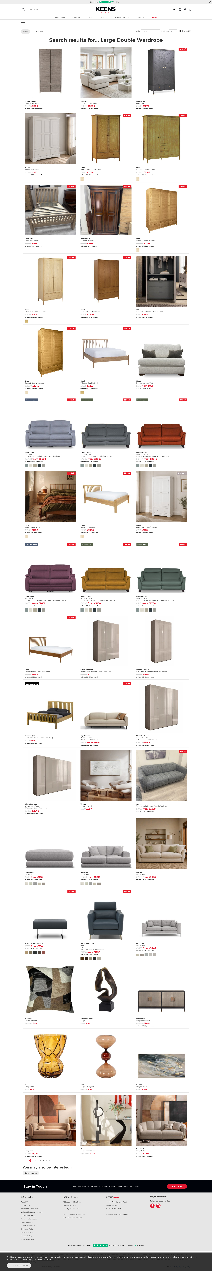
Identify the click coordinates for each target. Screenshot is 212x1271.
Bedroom (104, 17)
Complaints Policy (28, 1215)
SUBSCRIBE (177, 1186)
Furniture (76, 17)
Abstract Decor (86, 1020)
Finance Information (29, 1219)
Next (48, 1160)
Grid (183, 31)
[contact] (174, 9)
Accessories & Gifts (122, 17)
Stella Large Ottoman (34, 943)
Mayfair (140, 873)
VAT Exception (27, 1222)
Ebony (148, 106)
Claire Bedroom (95, 671)
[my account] (185, 9)
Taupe (63, 177)
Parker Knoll (42, 454)
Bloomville (143, 1020)
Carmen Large (31, 1173)
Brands (141, 17)
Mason (29, 1086)
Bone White (37, 177)
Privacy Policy (26, 1236)
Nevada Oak (39, 737)
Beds (90, 17)
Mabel (32, 169)
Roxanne (140, 944)
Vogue (151, 805)
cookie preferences (45, 1259)
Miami (29, 1150)
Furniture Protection (29, 1226)
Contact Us (25, 1205)
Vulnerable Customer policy (32, 1212)
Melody (90, 102)
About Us (24, 1202)
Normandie (87, 240)
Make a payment (27, 1239)
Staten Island (32, 102)
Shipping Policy (27, 1229)
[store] (180, 9)
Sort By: (138, 31)
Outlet (155, 17)
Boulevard (29, 873)
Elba (87, 1086)
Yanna (86, 805)
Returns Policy (27, 1232)
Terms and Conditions (30, 1209)
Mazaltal (31, 1020)
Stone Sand (174, 106)
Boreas (141, 1086)
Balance (88, 1150)
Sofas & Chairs (59, 17)
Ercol (90, 169)
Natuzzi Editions (92, 946)
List (189, 31)
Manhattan (140, 102)
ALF (150, 311)
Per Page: (165, 31)
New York (140, 1150)
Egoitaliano (90, 738)
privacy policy (171, 1257)
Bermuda (32, 240)
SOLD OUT (50, 748)
